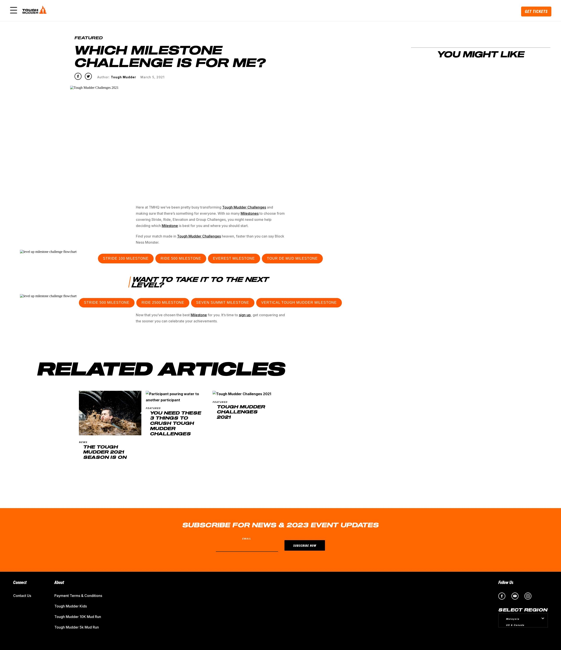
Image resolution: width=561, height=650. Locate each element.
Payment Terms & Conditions (78, 595)
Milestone (199, 315)
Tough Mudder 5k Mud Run (76, 627)
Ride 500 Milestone (181, 258)
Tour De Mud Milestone (292, 258)
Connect (20, 582)
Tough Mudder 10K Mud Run (77, 616)
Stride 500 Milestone (107, 302)
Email (246, 538)
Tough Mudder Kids (70, 606)
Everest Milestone (234, 258)
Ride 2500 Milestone (163, 302)
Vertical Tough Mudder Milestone (299, 302)
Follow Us (505, 582)
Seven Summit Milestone (222, 302)
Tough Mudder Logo (35, 10)
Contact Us (22, 595)
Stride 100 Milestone (126, 258)
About (59, 582)
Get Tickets (536, 11)
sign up (245, 315)
